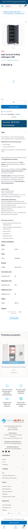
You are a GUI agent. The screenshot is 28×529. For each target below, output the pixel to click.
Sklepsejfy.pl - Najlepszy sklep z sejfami (11, 11)
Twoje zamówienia (6, 505)
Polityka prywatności (7, 491)
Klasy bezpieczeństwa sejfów (9, 478)
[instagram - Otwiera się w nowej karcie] (6, 451)
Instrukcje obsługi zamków (8, 475)
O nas (3, 462)
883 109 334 (7, 443)
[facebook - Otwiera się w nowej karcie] (3, 451)
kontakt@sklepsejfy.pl (16, 443)
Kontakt (4, 459)
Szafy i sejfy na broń (9, 13)
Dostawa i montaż (6, 486)
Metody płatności (6, 489)
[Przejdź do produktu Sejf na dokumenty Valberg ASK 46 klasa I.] (13, 353)
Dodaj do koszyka (14, 107)
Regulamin (4, 494)
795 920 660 (9, 1)
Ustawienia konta (6, 507)
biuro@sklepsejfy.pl (8, 125)
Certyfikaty (5, 464)
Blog (3, 473)
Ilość (2, 99)
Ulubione (4, 510)
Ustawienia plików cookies (8, 496)
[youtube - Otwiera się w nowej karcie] (9, 451)
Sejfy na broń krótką (19, 13)
